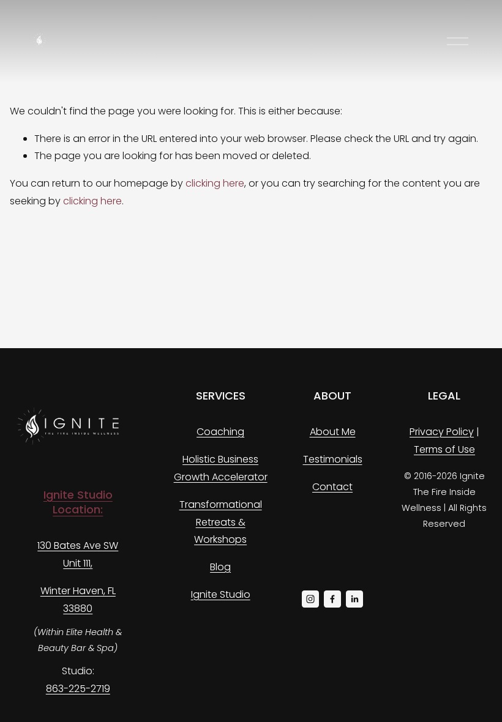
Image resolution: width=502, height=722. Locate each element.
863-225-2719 (78, 689)
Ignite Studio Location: (78, 503)
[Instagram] (310, 599)
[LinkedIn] (354, 599)
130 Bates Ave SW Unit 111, (77, 554)
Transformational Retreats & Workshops (220, 522)
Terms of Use (444, 449)
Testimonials (332, 459)
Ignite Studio (220, 594)
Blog (220, 567)
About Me (333, 432)
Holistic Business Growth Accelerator (221, 468)
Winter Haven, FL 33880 (78, 600)
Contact (332, 487)
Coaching (220, 432)
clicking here (214, 183)
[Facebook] (332, 599)
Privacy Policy (442, 432)
